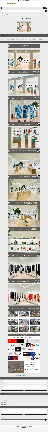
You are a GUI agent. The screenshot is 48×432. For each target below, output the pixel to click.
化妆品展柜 (18, 426)
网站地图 (22, 427)
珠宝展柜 (22, 426)
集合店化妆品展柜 (4, 402)
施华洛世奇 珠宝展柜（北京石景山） (7, 398)
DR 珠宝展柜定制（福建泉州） (6, 400)
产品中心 (30, 426)
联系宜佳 (25, 427)
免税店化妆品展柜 (4, 404)
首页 (2, 14)
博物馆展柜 (26, 426)
